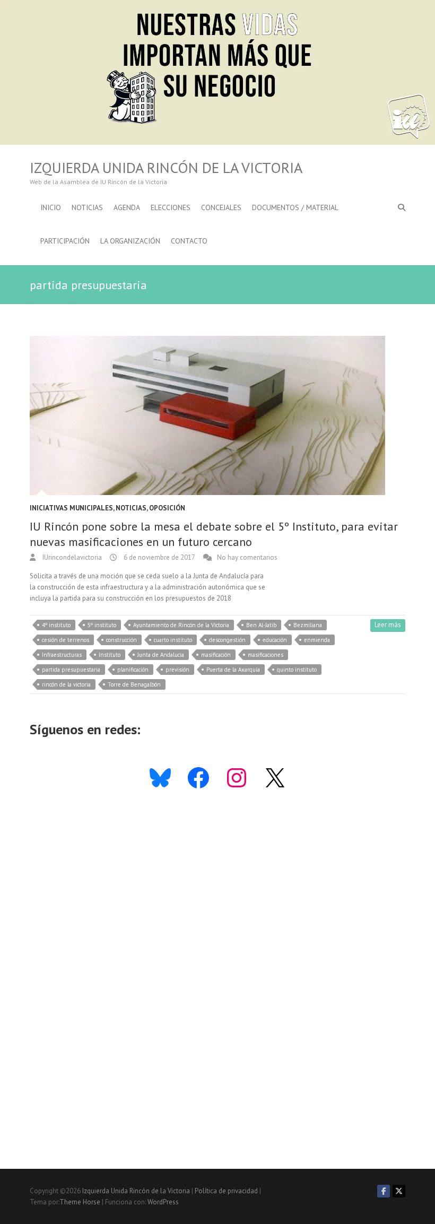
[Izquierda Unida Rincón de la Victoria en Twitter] (399, 1191)
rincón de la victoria (66, 684)
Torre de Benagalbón (134, 684)
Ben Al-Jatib (261, 625)
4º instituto (56, 625)
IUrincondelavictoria (71, 557)
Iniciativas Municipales (71, 508)
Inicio (50, 207)
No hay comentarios (247, 557)
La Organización (130, 241)
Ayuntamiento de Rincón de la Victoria (181, 625)
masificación (216, 654)
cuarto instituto (173, 640)
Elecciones (170, 207)
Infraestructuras (62, 654)
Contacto (189, 241)
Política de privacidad (226, 1190)
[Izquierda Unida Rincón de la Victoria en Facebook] (383, 1191)
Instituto (109, 654)
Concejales (221, 207)
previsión (177, 669)
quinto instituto (297, 669)
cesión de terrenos (65, 640)
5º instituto (102, 625)
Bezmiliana (307, 625)
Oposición (167, 508)
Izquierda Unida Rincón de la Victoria (166, 167)
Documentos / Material (295, 207)
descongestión (227, 640)
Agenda (127, 207)
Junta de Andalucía (160, 654)
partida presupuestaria (71, 669)
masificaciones (265, 654)
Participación (65, 241)
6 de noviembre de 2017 (158, 557)
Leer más (388, 624)
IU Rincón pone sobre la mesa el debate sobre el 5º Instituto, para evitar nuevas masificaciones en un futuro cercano (214, 534)
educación (275, 640)
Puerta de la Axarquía (233, 669)
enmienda (317, 640)
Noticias (87, 207)
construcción (121, 640)
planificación (133, 669)
